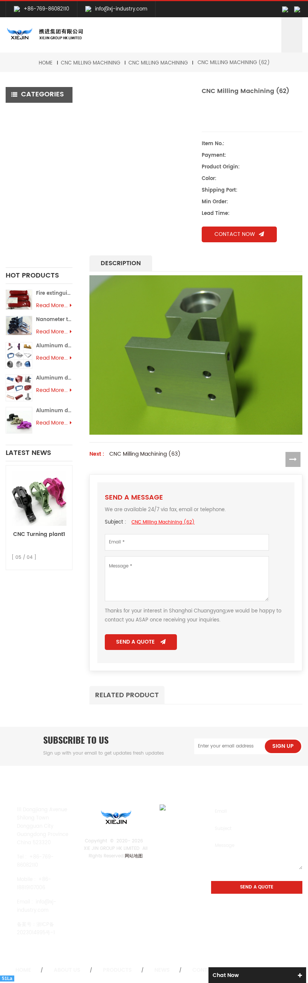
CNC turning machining (25, 136)
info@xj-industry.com (121, 9)
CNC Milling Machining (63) (145, 454)
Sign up (283, 746)
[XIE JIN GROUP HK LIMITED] (44, 34)
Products (117, 970)
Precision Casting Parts (32, 188)
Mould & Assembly (35, 204)
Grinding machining (36, 150)
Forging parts (28, 175)
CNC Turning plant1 (39, 534)
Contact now (234, 234)
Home (46, 63)
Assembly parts (29, 235)
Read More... (52, 306)
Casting (21, 162)
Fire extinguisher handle (54, 293)
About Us (67, 970)
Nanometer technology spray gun (54, 320)
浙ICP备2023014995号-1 (36, 929)
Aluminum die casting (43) (54, 411)
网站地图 (134, 856)
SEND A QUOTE (135, 642)
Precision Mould (31, 226)
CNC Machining (31, 111)
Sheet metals (28, 247)
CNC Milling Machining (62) (234, 63)
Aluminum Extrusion (36, 217)
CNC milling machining (90, 63)
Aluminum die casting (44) (54, 378)
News (162, 970)
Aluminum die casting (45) (54, 346)
